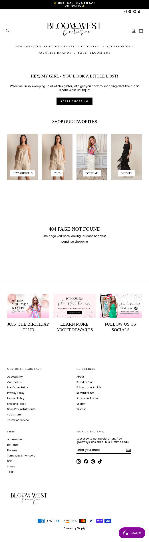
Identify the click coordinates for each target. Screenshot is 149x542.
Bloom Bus (100, 52)
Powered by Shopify (74, 528)
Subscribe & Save (87, 398)
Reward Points (85, 393)
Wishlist (81, 409)
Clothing (91, 46)
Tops (10, 472)
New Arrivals (28, 46)
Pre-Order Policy (17, 387)
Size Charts (14, 414)
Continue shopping (74, 242)
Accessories (119, 46)
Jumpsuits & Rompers (21, 455)
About (80, 376)
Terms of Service (18, 420)
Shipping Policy (16, 404)
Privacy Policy (15, 393)
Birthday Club (84, 382)
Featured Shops (60, 46)
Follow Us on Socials (88, 387)
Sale (82, 52)
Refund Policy (15, 398)
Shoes (11, 466)
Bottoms (12, 445)
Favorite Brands (56, 52)
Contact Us (14, 382)
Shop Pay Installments (21, 409)
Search (80, 404)
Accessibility (15, 376)
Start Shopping (74, 101)
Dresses (12, 450)
